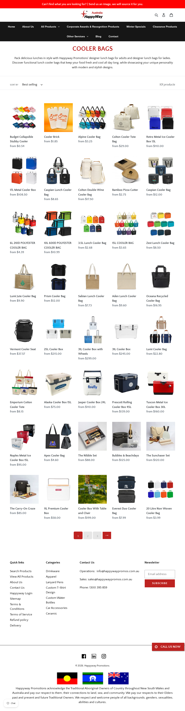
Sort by (14, 85)
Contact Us (17, 587)
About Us (16, 582)
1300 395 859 (98, 587)
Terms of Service (21, 614)
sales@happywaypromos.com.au (110, 579)
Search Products (21, 571)
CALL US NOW (170, 646)
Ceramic (51, 613)
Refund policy (19, 620)
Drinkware (53, 571)
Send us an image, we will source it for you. (116, 4)
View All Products (21, 576)
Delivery (15, 625)
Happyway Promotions (96, 665)
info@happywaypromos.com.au (118, 571)
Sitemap (15, 598)
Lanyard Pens (54, 582)
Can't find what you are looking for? (64, 4)
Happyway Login (21, 593)
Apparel (51, 576)
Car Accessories (56, 608)
